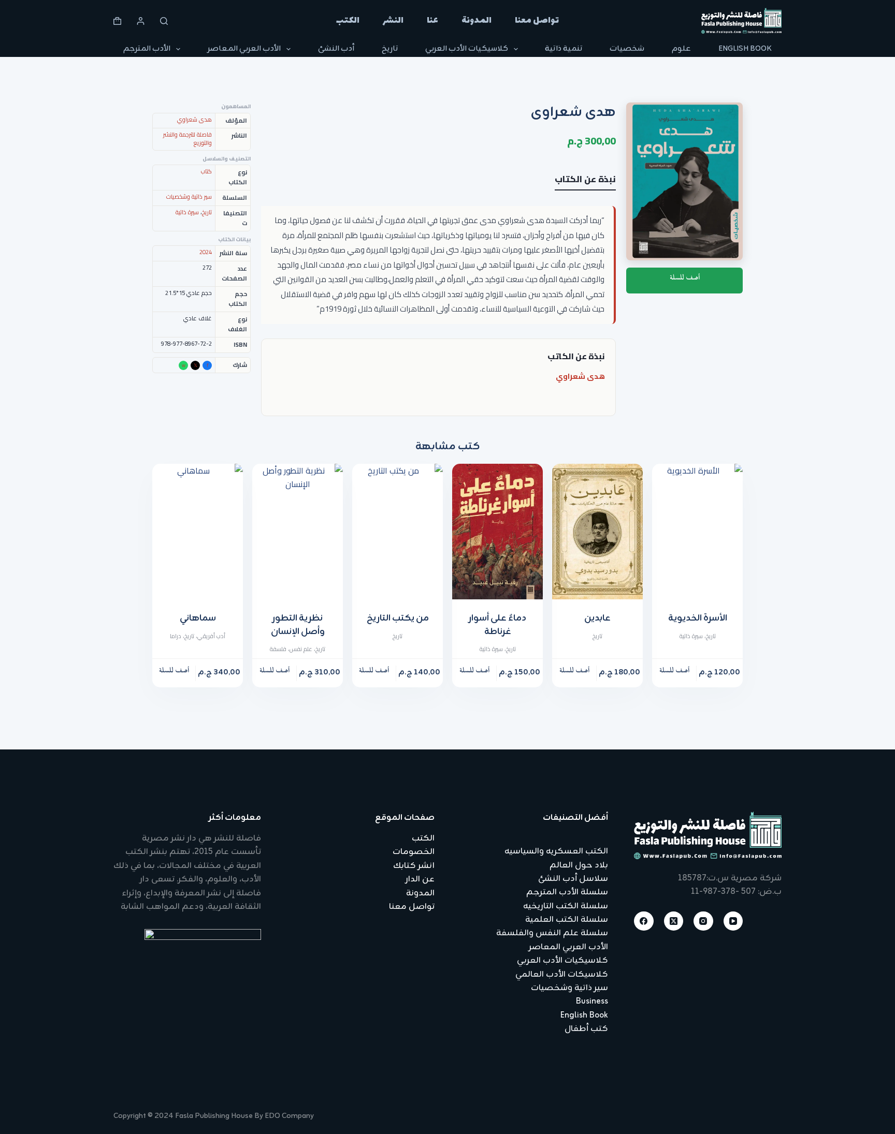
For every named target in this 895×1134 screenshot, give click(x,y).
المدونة (476, 20)
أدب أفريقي (211, 636)
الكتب (347, 20)
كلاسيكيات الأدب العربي (466, 48)
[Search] (164, 21)
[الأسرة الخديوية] (697, 532)
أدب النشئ (336, 48)
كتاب (206, 171)
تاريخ (390, 48)
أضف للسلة (685, 280)
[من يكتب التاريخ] (397, 532)
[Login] (141, 21)
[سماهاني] (197, 532)
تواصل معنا (537, 20)
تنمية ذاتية (563, 48)
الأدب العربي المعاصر (244, 48)
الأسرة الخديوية (697, 618)
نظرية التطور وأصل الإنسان (298, 625)
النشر (393, 20)
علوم (681, 48)
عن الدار (420, 879)
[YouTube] (733, 921)
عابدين (597, 618)
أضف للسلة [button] (674, 672)
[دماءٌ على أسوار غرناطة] (497, 532)
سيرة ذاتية (187, 212)
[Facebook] (644, 921)
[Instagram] (703, 921)
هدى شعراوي (580, 376)
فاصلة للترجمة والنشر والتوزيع (187, 139)
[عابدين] (597, 532)
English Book (745, 48)
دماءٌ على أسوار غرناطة (497, 625)
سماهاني (198, 618)
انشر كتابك (414, 866)
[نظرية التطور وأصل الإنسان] (297, 532)
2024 (205, 252)
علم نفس (301, 649)
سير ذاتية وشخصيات (189, 196)
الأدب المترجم (146, 48)
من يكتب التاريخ (398, 618)
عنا (432, 20)
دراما (175, 636)
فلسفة (278, 649)
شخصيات (627, 48)
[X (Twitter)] (674, 921)
